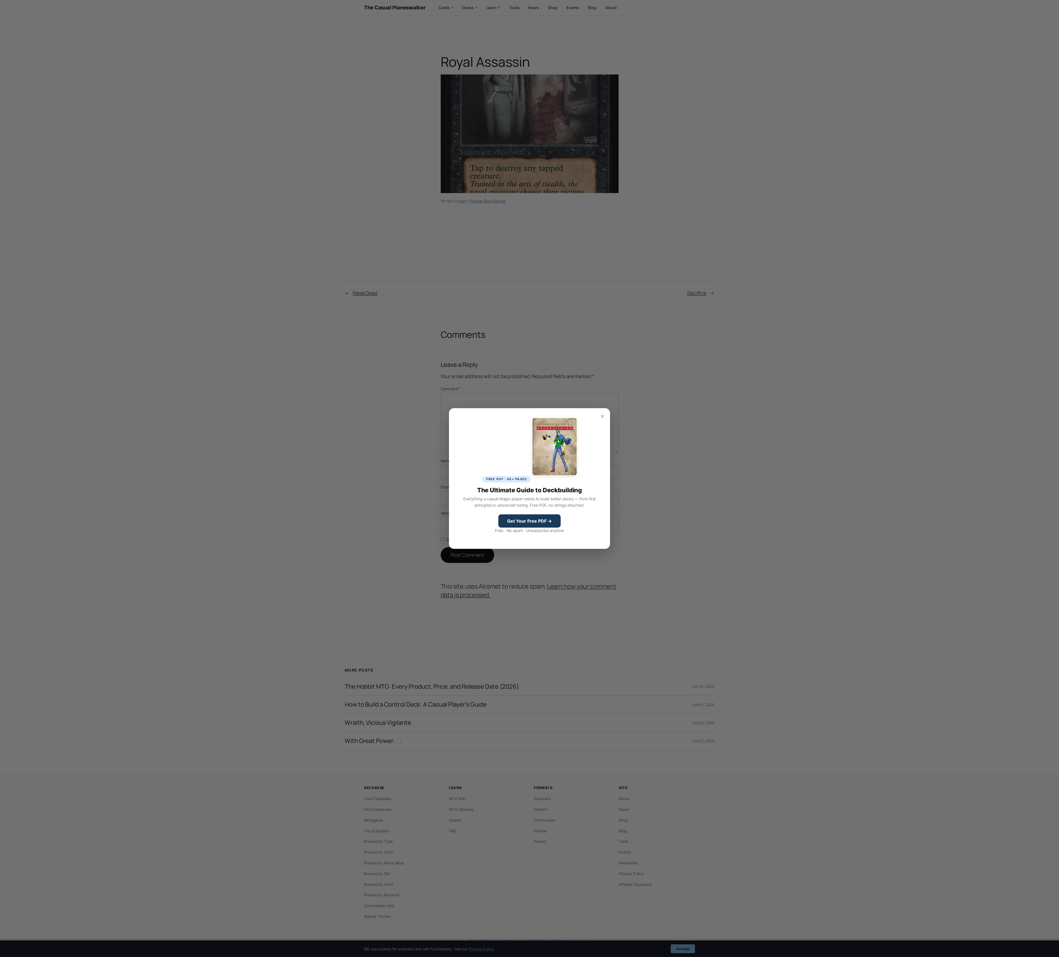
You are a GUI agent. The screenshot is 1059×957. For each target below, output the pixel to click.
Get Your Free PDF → (529, 521)
